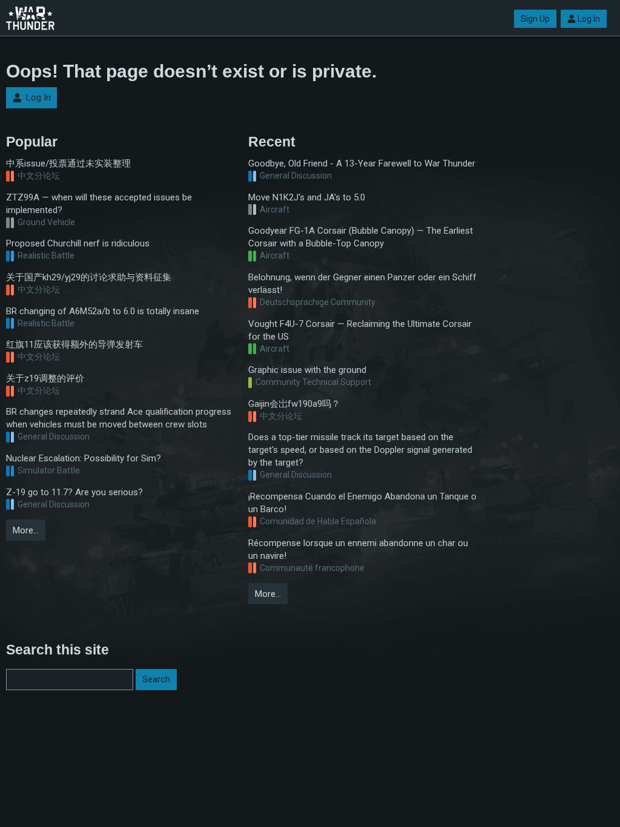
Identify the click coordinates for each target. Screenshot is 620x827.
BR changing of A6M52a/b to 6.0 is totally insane (102, 311)
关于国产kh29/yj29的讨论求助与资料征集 (88, 277)
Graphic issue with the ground (307, 369)
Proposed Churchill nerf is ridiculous (78, 243)
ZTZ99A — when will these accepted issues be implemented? (99, 204)
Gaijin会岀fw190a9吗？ (294, 403)
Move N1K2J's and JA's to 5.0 (306, 197)
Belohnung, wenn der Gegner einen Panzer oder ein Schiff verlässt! (362, 283)
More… (26, 530)
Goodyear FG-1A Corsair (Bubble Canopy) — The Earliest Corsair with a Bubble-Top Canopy (360, 237)
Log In (589, 19)
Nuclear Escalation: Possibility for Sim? (83, 458)
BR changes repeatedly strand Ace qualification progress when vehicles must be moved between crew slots (118, 418)
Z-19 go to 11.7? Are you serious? (74, 492)
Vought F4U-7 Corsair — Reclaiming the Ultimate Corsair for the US (360, 330)
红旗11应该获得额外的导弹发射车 (74, 344)
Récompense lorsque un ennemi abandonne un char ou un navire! (358, 549)
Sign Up (535, 19)
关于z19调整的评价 (45, 378)
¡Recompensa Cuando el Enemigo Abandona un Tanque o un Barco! (362, 503)
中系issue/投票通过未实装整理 (68, 163)
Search (156, 679)
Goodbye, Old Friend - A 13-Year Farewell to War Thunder (361, 163)
